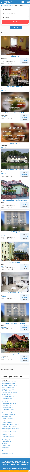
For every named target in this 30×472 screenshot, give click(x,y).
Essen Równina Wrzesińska (9, 431)
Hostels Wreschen (7, 398)
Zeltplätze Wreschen (7, 418)
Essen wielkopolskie (7, 453)
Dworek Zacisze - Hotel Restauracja (15, 200)
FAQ (13, 463)
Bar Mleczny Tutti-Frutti (15, 87)
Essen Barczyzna (6, 441)
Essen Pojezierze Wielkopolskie (10, 424)
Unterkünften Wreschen (8, 414)
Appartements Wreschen (8, 383)
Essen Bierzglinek (6, 434)
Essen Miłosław (6, 445)
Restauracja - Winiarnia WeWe (15, 113)
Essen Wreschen (6, 394)
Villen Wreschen (6, 416)
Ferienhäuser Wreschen (8, 391)
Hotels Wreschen (6, 400)
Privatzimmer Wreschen (8, 409)
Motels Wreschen (6, 405)
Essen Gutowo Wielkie (8, 436)
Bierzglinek (4, 204)
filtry (16, 27)
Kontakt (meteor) (19, 461)
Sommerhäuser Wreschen (9, 413)
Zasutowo (3, 296)
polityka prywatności (22, 463)
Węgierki (3, 235)
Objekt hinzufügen (22, 464)
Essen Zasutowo (6, 438)
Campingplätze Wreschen (9, 389)
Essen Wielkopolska (7, 422)
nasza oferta (11, 464)
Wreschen (3, 60)
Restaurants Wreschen (8, 411)
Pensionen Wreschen (7, 407)
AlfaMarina (15, 56)
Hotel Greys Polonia (15, 293)
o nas (4, 464)
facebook (9, 461)
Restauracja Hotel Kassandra (15, 323)
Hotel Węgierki (15, 232)
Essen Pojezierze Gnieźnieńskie (10, 430)
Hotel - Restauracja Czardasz (15, 170)
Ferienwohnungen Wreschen (10, 392)
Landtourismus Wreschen (9, 403)
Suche (16, 21)
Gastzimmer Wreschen (8, 396)
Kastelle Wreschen (7, 402)
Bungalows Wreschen (8, 387)
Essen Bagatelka (6, 449)
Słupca (2, 357)
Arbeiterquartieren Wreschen (10, 385)
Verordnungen (5, 463)
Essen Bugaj (5, 447)
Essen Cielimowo (6, 451)
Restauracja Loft (15, 143)
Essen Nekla (5, 443)
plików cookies (16, 471)
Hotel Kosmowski (15, 262)
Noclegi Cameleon (15, 354)
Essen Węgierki (6, 440)
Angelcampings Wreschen (9, 381)
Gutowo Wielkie (5, 327)
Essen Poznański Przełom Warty (10, 428)
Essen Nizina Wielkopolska (9, 426)
